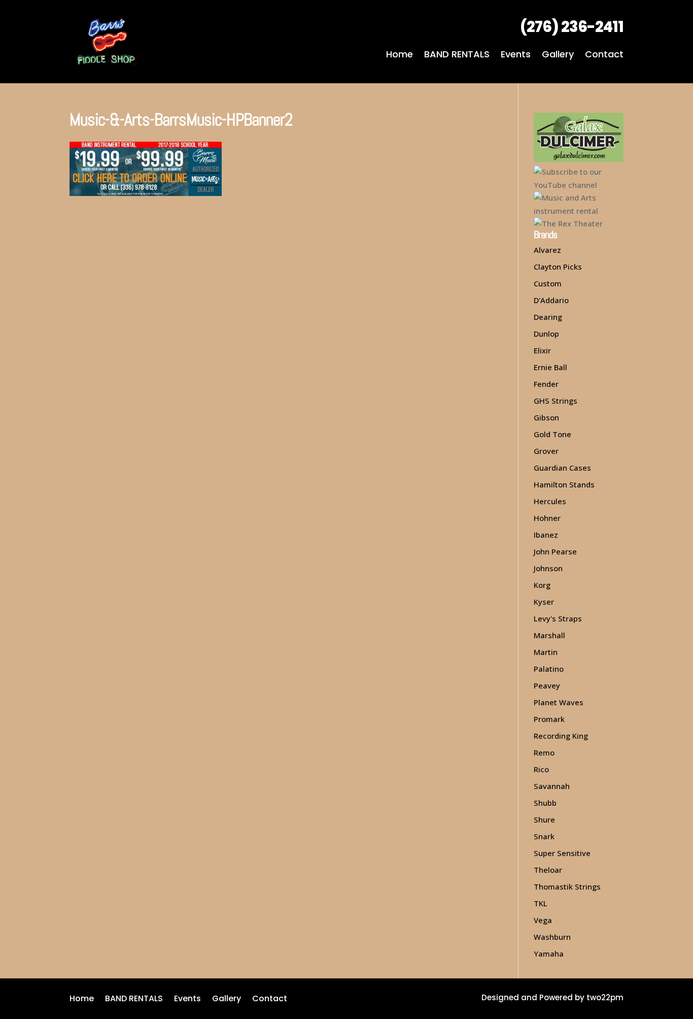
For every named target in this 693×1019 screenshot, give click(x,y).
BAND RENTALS (457, 55)
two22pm (604, 997)
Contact (604, 55)
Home (399, 55)
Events (516, 55)
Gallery (558, 55)
